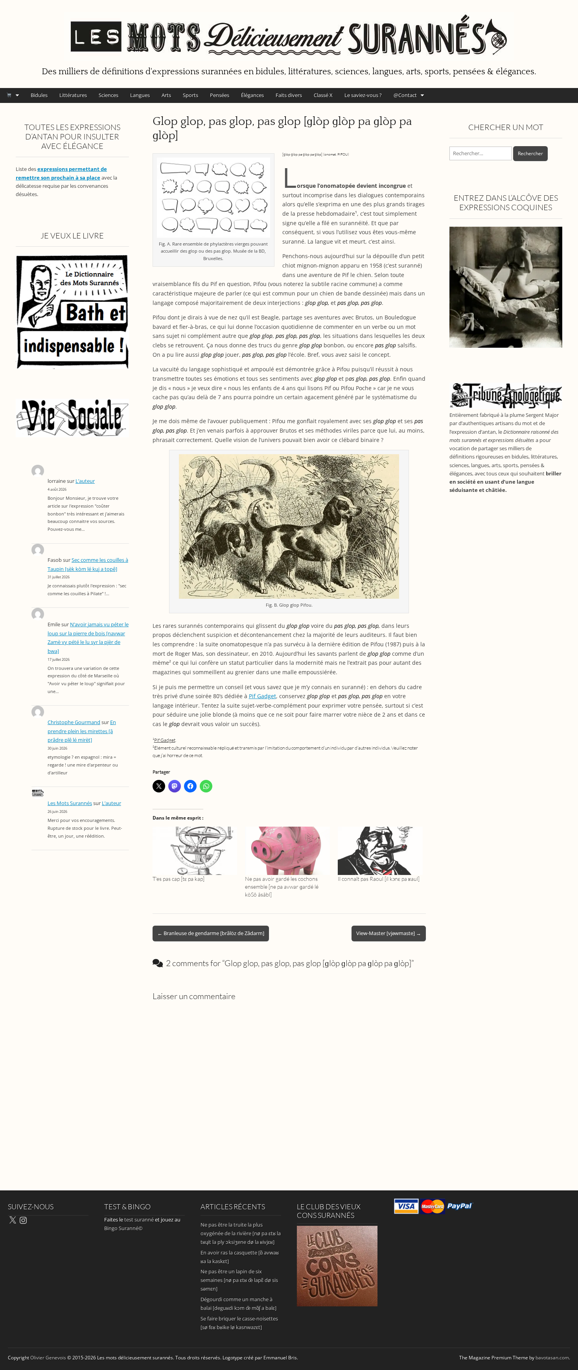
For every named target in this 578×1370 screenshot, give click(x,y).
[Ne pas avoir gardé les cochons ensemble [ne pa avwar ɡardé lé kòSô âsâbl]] (287, 851)
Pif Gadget (262, 696)
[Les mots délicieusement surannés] (289, 32)
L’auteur (85, 481)
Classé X (323, 95)
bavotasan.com (552, 1357)
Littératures (73, 95)
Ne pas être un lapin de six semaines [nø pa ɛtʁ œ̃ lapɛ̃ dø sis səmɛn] (239, 1280)
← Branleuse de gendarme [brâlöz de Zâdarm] (210, 933)
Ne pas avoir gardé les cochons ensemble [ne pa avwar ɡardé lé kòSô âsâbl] (281, 886)
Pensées (219, 95)
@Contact (405, 95)
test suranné (139, 1219)
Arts (166, 95)
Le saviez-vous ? (363, 95)
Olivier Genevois (48, 1357)
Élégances (252, 95)
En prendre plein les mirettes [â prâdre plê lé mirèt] (82, 731)
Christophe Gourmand (74, 722)
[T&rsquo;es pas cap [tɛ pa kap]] (195, 851)
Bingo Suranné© (123, 1228)
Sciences (108, 95)
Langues (140, 95)
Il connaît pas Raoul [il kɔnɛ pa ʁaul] (379, 878)
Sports (190, 95)
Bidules (39, 95)
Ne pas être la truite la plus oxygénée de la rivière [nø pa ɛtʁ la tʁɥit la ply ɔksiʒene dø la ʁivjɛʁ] (241, 1233)
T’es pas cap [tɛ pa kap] (178, 878)
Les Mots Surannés (70, 803)
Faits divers (289, 95)
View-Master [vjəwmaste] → (388, 933)
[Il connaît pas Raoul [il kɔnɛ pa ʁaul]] (380, 851)
